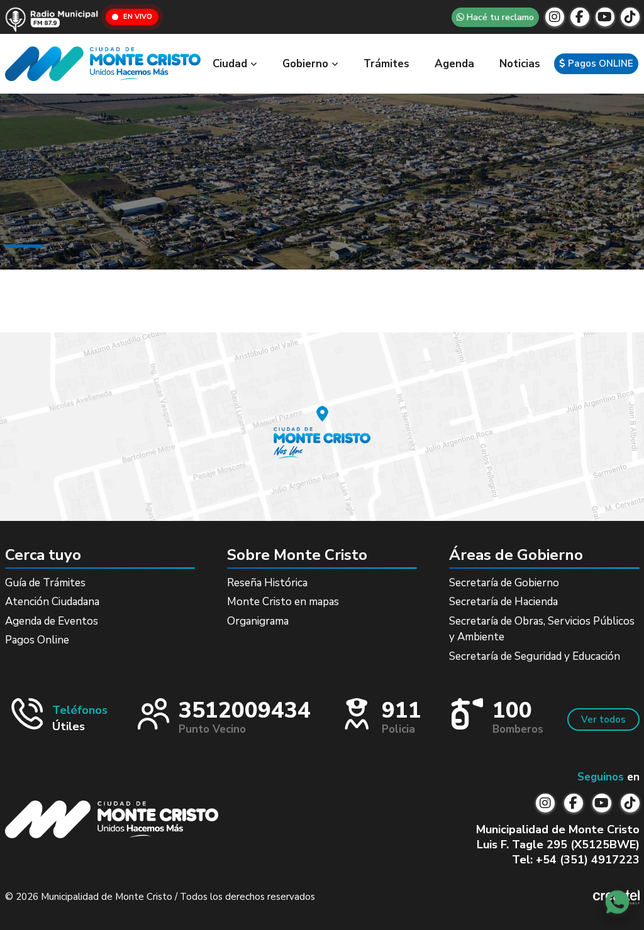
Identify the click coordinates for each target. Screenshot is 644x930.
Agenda (454, 64)
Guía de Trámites (45, 583)
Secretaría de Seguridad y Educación (534, 656)
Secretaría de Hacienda (503, 601)
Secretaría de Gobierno (504, 583)
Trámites (386, 64)
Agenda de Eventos (51, 621)
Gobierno (306, 64)
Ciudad (231, 64)
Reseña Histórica (267, 583)
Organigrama (258, 621)
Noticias (519, 64)
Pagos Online (37, 640)
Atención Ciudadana (52, 601)
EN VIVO (137, 16)
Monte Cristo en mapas (283, 601)
